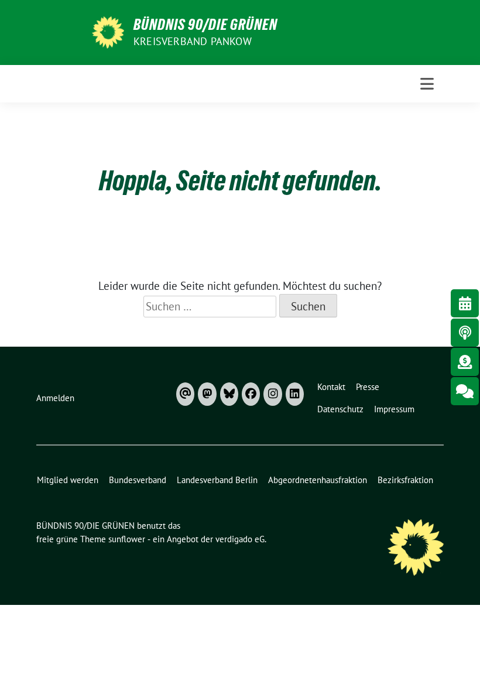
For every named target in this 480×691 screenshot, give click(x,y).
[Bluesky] (229, 394)
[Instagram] (272, 394)
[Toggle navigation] (427, 84)
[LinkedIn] (295, 394)
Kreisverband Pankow (192, 41)
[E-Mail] (185, 394)
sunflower (126, 539)
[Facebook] (251, 394)
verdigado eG (240, 539)
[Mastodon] (207, 394)
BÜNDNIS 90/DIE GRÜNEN (205, 24)
